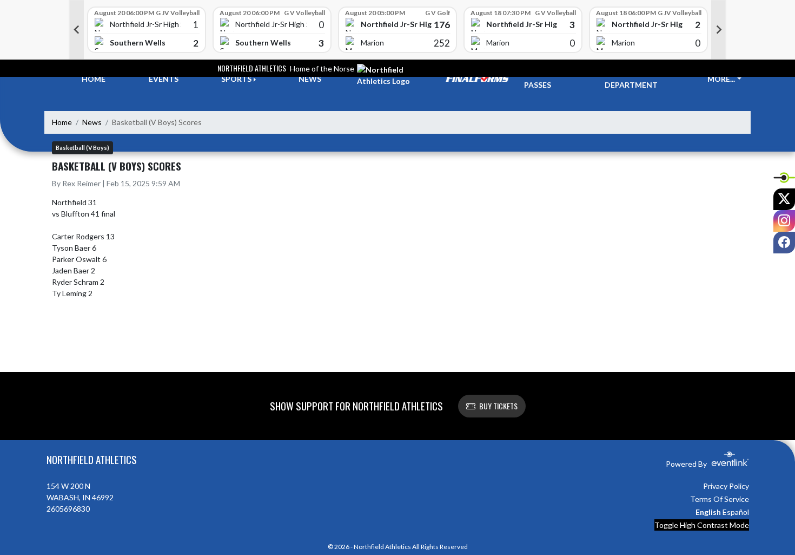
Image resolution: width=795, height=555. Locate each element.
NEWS (310, 78)
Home (62, 122)
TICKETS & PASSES (544, 79)
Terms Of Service (719, 499)
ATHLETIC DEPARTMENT (631, 79)
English (708, 512)
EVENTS (163, 78)
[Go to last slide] (76, 30)
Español (736, 512)
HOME (93, 78)
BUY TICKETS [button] (498, 406)
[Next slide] (718, 30)
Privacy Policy (726, 486)
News (92, 122)
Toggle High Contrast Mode (701, 525)
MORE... (721, 78)
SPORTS (236, 78)
